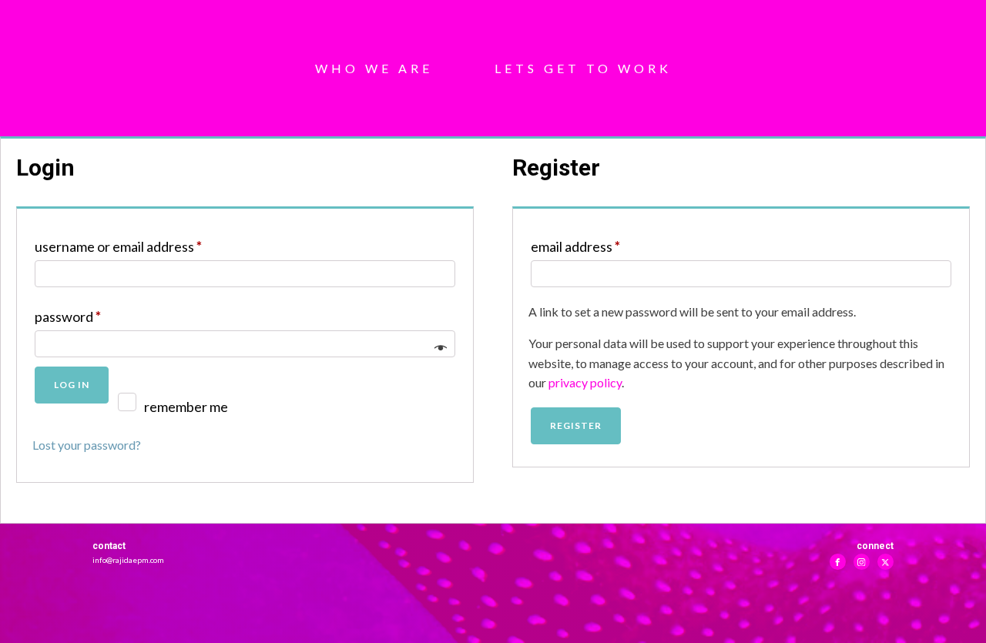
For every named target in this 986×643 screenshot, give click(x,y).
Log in (71, 384)
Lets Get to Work (583, 68)
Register (576, 425)
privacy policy (585, 382)
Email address (601, 246)
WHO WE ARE (374, 68)
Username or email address (144, 246)
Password (94, 316)
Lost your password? (86, 444)
